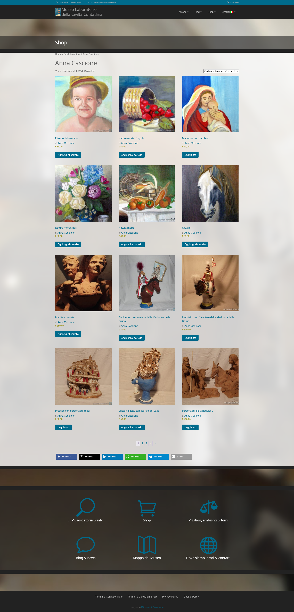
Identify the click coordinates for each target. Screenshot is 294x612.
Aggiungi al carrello (68, 154)
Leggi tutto (190, 154)
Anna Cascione (66, 143)
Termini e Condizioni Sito (108, 596)
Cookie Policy (191, 596)
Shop (211, 11)
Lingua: (226, 11)
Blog (197, 11)
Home (58, 54)
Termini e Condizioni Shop (142, 596)
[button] (66, 457)
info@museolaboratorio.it (106, 3)
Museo (182, 11)
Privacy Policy (170, 596)
